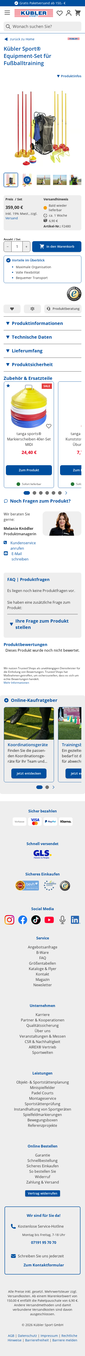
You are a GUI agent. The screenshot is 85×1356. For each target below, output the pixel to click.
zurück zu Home (22, 39)
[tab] (11, 180)
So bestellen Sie (42, 1171)
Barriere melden (64, 1340)
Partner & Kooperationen (42, 1020)
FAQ (42, 957)
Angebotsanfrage (42, 947)
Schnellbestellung (42, 1160)
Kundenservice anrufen (23, 545)
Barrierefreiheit (37, 1340)
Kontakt (42, 974)
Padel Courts (42, 1093)
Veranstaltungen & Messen (42, 1036)
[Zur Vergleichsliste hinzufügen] (32, 309)
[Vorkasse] (19, 821)
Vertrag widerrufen (42, 1193)
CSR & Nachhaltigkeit (42, 1041)
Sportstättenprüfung (42, 1103)
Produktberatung (66, 308)
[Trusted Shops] (65, 886)
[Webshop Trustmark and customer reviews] (35, 885)
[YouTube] (49, 920)
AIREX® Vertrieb (42, 1047)
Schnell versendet (42, 843)
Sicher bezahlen (42, 811)
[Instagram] (9, 920)
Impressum (49, 1335)
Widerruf (42, 1176)
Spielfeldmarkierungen (42, 1114)
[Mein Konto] (68, 13)
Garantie (42, 1155)
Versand (11, 218)
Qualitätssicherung (42, 1025)
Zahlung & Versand (42, 1182)
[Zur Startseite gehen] (34, 13)
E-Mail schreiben (20, 556)
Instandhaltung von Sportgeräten (42, 1109)
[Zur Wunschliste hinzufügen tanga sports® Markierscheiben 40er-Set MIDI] (49, 426)
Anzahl (12, 239)
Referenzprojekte (42, 1125)
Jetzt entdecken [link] (29, 773)
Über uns (43, 1030)
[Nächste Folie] (66, 493)
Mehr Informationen (16, 683)
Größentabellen (42, 963)
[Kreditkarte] (35, 821)
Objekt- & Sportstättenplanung (42, 1082)
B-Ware (42, 952)
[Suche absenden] (7, 26)
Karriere (43, 1014)
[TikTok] (36, 920)
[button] (42, 323)
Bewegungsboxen (42, 1120)
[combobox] (42, 26)
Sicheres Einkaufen (42, 874)
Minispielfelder (42, 1087)
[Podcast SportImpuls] (62, 920)
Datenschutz (27, 1335)
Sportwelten (42, 1052)
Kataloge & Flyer (42, 968)
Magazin (43, 979)
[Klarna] (66, 821)
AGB (11, 1335)
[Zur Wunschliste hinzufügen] (12, 309)
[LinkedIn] (76, 920)
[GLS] (42, 854)
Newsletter (42, 984)
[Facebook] (23, 920)
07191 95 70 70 (43, 1242)
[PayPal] (50, 821)
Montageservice (42, 1098)
